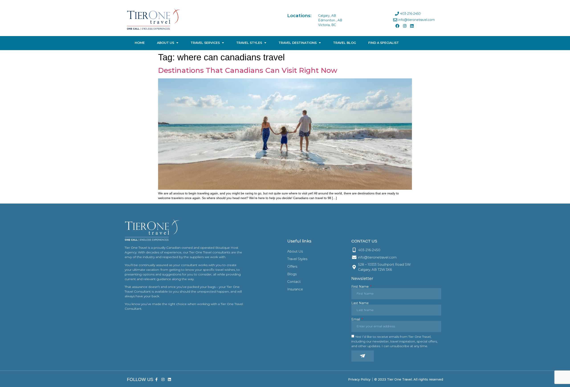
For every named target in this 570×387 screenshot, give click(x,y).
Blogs (292, 274)
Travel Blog (344, 43)
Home (140, 43)
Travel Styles (249, 43)
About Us (165, 43)
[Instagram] (404, 25)
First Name (360, 286)
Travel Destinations (298, 43)
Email (356, 319)
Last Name (360, 303)
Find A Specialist (383, 43)
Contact (294, 281)
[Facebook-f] (156, 379)
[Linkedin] (411, 25)
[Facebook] (397, 25)
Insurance (295, 289)
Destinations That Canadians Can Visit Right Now (247, 70)
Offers (292, 266)
